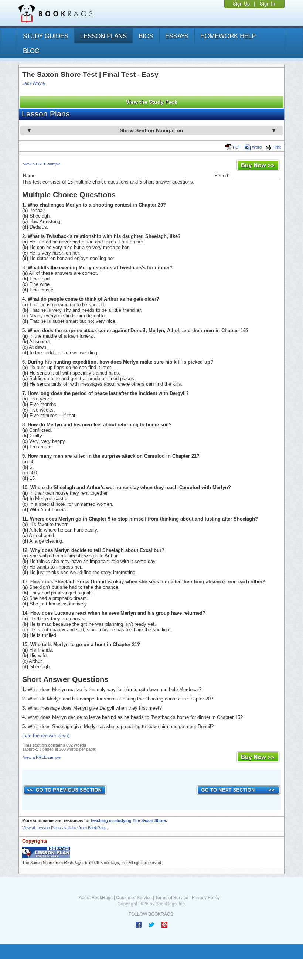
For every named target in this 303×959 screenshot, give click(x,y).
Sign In (267, 3)
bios (146, 35)
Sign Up (241, 3)
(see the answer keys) (45, 735)
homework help (228, 35)
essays (176, 35)
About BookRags (96, 897)
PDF (237, 147)
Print (277, 147)
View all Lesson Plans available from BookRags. (65, 828)
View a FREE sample (42, 164)
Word (257, 147)
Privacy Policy (206, 897)
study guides (45, 35)
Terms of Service (171, 897)
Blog (31, 50)
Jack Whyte (33, 83)
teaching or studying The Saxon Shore (128, 820)
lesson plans (103, 35)
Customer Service (134, 897)
